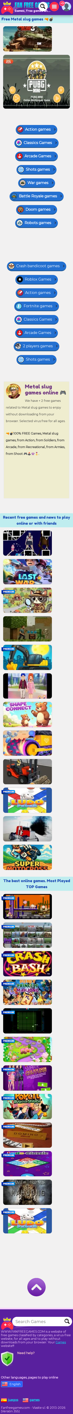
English (15, 1384)
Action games (38, 129)
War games (38, 182)
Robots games (38, 222)
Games (61, 1342)
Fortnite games (38, 306)
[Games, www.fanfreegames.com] (26, 7)
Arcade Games (38, 156)
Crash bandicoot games (38, 266)
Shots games (38, 169)
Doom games (38, 209)
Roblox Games (38, 279)
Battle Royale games (38, 196)
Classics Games (38, 142)
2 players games (38, 346)
